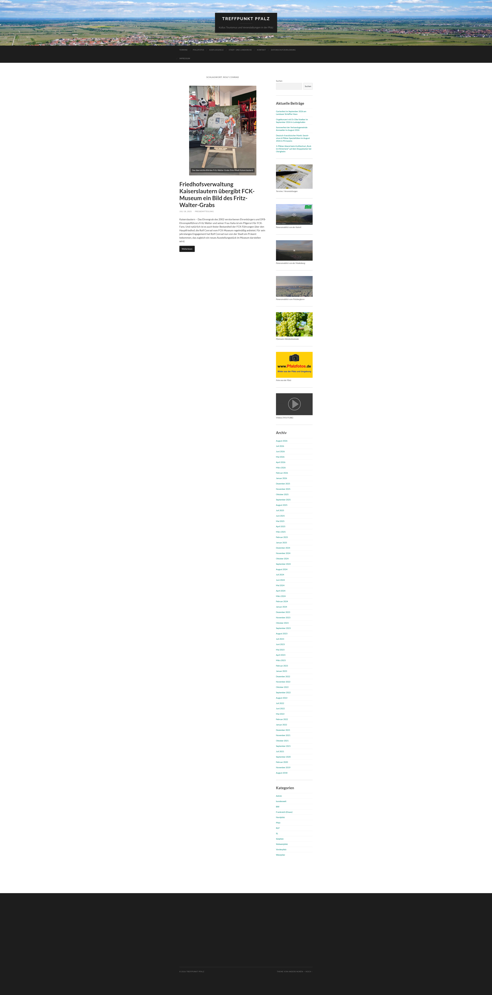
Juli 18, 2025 (185, 211)
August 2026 (281, 441)
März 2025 (281, 531)
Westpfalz (280, 855)
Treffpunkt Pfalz (246, 18)
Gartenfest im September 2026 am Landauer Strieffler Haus (291, 112)
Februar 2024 (282, 601)
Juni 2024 (280, 580)
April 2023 (280, 655)
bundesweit (281, 801)
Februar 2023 (282, 665)
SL (277, 833)
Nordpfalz (280, 817)
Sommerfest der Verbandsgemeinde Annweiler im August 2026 (291, 128)
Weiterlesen (187, 249)
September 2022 (283, 692)
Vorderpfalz (281, 849)
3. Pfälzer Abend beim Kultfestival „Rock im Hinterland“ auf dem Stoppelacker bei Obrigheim (293, 149)
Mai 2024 (280, 585)
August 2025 (281, 505)
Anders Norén (296, 972)
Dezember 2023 (283, 612)
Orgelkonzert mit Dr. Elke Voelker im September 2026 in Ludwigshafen (292, 120)
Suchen (279, 81)
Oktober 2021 (282, 740)
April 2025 (280, 526)
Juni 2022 (280, 708)
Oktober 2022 (282, 687)
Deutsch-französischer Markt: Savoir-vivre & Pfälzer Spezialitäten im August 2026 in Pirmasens (293, 138)
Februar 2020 (282, 762)
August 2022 (281, 698)
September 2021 (283, 746)
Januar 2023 (281, 671)
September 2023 (283, 628)
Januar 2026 (281, 478)
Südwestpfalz (282, 844)
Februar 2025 (282, 537)
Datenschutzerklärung (283, 50)
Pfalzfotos (198, 50)
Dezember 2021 (283, 730)
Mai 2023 (280, 649)
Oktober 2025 (282, 494)
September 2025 (283, 499)
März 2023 (281, 660)
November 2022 (283, 681)
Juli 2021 (280, 751)
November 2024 (283, 553)
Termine (183, 50)
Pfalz (278, 822)
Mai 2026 (280, 457)
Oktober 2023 (282, 623)
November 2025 (283, 489)
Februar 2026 (282, 473)
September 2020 (283, 757)
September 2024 (283, 564)
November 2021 (283, 735)
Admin (279, 796)
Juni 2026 (280, 451)
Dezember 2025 (283, 483)
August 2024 (281, 569)
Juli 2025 (280, 510)
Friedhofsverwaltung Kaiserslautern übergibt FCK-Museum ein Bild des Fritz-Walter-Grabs (217, 194)
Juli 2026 (280, 446)
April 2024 (280, 590)
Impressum (184, 58)
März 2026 (281, 467)
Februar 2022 (282, 719)
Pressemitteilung (204, 211)
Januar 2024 (281, 606)
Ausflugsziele (216, 50)
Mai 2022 (280, 714)
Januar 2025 (281, 542)
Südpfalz (280, 839)
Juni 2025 (280, 515)
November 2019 (283, 767)
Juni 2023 (280, 644)
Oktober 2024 (282, 558)
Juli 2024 (280, 574)
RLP (278, 828)
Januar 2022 (281, 724)
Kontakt (261, 50)
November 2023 (283, 617)
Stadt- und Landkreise (240, 50)
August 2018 (281, 773)
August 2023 (281, 633)
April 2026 (280, 462)
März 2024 (281, 596)
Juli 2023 (280, 639)
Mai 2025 (280, 521)
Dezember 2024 (283, 548)
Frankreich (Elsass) (284, 812)
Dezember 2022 (283, 676)
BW (277, 806)
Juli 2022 (280, 703)
